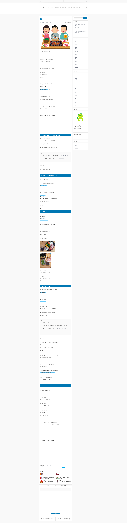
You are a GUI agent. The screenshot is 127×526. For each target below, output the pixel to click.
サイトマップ (74, 1)
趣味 (75, 102)
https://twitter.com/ (45, 270)
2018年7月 (76, 48)
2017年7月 (76, 57)
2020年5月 (76, 47)
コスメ (75, 76)
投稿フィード (76, 145)
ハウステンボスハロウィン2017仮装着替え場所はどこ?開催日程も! (49, 474)
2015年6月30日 (61, 158)
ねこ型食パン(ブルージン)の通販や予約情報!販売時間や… (63, 519)
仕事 (75, 88)
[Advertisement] (55, 125)
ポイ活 (75, 85)
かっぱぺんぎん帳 (44, 7)
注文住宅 (76, 95)
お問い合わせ (52, 1)
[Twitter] (63, 467)
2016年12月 (76, 67)
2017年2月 (76, 64)
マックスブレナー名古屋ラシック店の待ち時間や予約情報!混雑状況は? (64, 474)
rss (86, 7)
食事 (50, 465)
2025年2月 (76, 41)
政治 (75, 92)
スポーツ (76, 78)
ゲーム (75, 75)
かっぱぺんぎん (43, 22)
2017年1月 (76, 65)
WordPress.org (76, 148)
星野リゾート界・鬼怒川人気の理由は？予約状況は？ (64, 478)
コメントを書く (49, 22)
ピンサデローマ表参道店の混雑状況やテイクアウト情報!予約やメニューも (49, 482)
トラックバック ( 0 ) (63, 485)
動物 (75, 89)
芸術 (75, 99)
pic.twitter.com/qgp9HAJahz (61, 328)
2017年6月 (76, 58)
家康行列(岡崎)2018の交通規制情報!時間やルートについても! (49, 478)
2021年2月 (76, 44)
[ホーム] (40, 1)
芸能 (75, 98)
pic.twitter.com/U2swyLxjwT (64, 155)
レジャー (48, 465)
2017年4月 (76, 61)
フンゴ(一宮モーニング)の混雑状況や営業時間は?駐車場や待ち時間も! (65, 482)
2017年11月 (76, 51)
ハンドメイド (76, 82)
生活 (75, 96)
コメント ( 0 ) (47, 485)
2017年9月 (76, 54)
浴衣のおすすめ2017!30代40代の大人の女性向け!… (47, 518)
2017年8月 (76, 55)
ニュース (76, 79)
